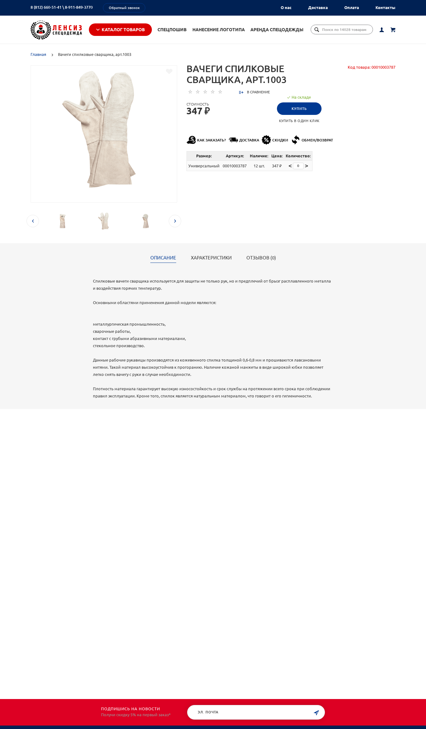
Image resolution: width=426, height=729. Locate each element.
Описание (163, 257)
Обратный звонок (124, 8)
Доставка (318, 7)
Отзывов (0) (261, 257)
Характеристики (211, 257)
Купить (299, 109)
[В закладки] (169, 71)
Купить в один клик (299, 121)
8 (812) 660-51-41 (46, 7)
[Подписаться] (316, 713)
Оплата (351, 7)
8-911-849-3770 (79, 7)
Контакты (385, 7)
